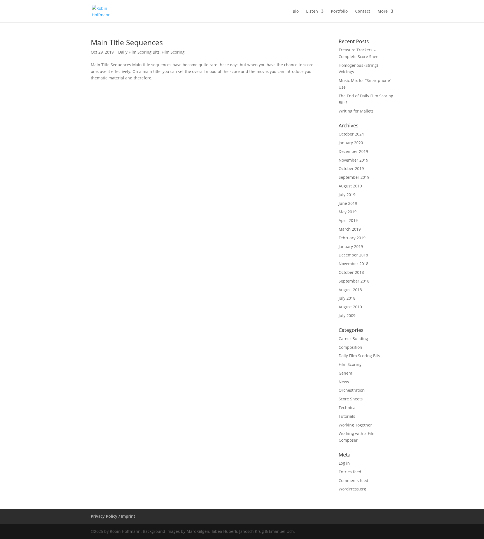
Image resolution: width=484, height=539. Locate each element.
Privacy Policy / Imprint (113, 516)
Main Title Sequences (127, 42)
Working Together (355, 425)
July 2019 (347, 194)
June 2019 (348, 203)
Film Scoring (173, 52)
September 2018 (354, 281)
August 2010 (350, 306)
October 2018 (351, 272)
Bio (296, 11)
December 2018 (353, 255)
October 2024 (351, 134)
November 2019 (353, 160)
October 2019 (351, 168)
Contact (362, 11)
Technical (348, 407)
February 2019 (352, 237)
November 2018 (353, 263)
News (344, 381)
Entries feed (350, 471)
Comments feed (353, 480)
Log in (344, 463)
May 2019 (348, 211)
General (346, 373)
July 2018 (347, 298)
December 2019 (353, 151)
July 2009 (347, 315)
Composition (350, 347)
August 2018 (350, 289)
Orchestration (352, 390)
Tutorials (347, 416)
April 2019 (348, 220)
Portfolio (339, 11)
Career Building (353, 338)
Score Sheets (351, 399)
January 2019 (351, 246)
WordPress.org (352, 489)
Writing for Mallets (356, 111)
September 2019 (354, 177)
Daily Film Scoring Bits (139, 52)
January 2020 (351, 142)
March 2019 (350, 229)
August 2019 (350, 186)
